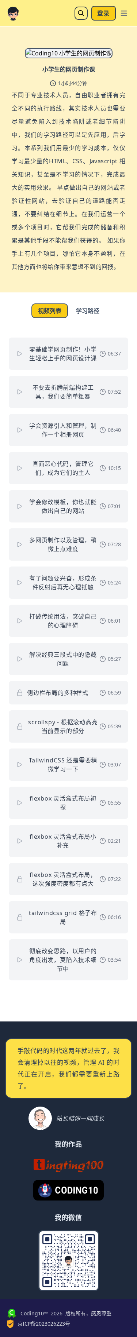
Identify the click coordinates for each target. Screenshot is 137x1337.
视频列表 (49, 311)
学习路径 (87, 311)
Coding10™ (34, 1313)
